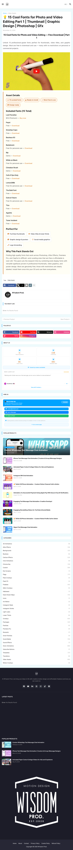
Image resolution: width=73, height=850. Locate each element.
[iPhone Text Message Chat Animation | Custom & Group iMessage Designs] (7, 461)
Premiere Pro (36, 629)
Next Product (65, 319)
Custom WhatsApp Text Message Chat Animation (28, 742)
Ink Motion (36, 601)
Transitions (36, 656)
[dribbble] (36, 686)
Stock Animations (36, 646)
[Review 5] (67, 383)
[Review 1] (64, 383)
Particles (36, 625)
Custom (36, 567)
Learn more (18, 842)
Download (15, 126)
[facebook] (24, 686)
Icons (36, 598)
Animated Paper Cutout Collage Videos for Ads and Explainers (33, 467)
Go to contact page (37, 424)
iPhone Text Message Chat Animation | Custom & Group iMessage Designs (37, 458)
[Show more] (34, 285)
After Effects (36, 547)
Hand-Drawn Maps (36, 595)
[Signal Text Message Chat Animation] (7, 529)
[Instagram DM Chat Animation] (7, 478)
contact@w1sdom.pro (12, 409)
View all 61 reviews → (36, 387)
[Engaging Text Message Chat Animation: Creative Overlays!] (7, 504)
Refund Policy (56, 843)
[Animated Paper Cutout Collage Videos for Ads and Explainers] (7, 469)
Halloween (36, 591)
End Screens (36, 571)
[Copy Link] (30, 285)
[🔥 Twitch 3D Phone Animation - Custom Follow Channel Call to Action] (7, 486)
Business (36, 554)
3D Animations (36, 544)
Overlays (36, 618)
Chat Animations (36, 561)
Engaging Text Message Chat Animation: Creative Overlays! (32, 501)
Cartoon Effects (36, 557)
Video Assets (12, 13)
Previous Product (9, 319)
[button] (2, 4)
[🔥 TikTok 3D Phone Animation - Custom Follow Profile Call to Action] (7, 521)
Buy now (23, 118)
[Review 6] (68, 383)
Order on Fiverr (11, 415)
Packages (36, 622)
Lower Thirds (36, 615)
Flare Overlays (36, 578)
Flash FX (36, 581)
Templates (36, 652)
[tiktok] (44, 686)
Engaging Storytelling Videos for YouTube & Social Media (31, 510)
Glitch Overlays (36, 588)
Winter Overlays (36, 663)
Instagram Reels (36, 605)
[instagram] (40, 686)
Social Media (36, 639)
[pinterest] (49, 686)
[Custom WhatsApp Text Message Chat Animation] (6, 745)
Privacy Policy (35, 843)
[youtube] (28, 686)
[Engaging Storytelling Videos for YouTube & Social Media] (7, 512)
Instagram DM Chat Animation (23, 475)
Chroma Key (36, 564)
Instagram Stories (36, 608)
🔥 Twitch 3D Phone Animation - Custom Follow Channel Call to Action (36, 484)
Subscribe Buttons (36, 649)
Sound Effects (36, 642)
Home (5, 13)
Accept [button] (8, 846)
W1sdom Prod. (42, 846)
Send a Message (11, 412)
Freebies (36, 584)
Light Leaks (36, 612)
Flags (36, 574)
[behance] (32, 686)
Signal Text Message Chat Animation (25, 527)
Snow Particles (36, 635)
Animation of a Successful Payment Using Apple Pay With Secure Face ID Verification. (41, 493)
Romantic (36, 632)
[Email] (26, 285)
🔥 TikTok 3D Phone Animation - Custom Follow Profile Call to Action (35, 518)
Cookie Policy (45, 843)
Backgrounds (36, 550)
